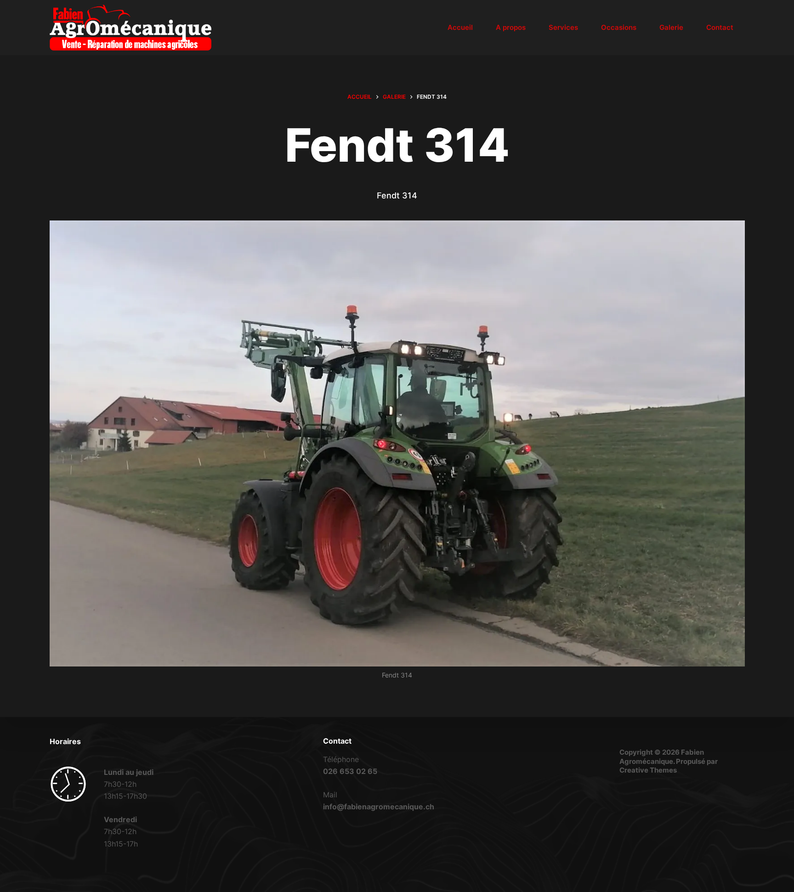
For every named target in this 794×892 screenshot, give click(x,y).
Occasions (618, 27)
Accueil (460, 27)
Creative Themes (648, 770)
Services (563, 27)
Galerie (671, 27)
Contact (719, 27)
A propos (511, 27)
